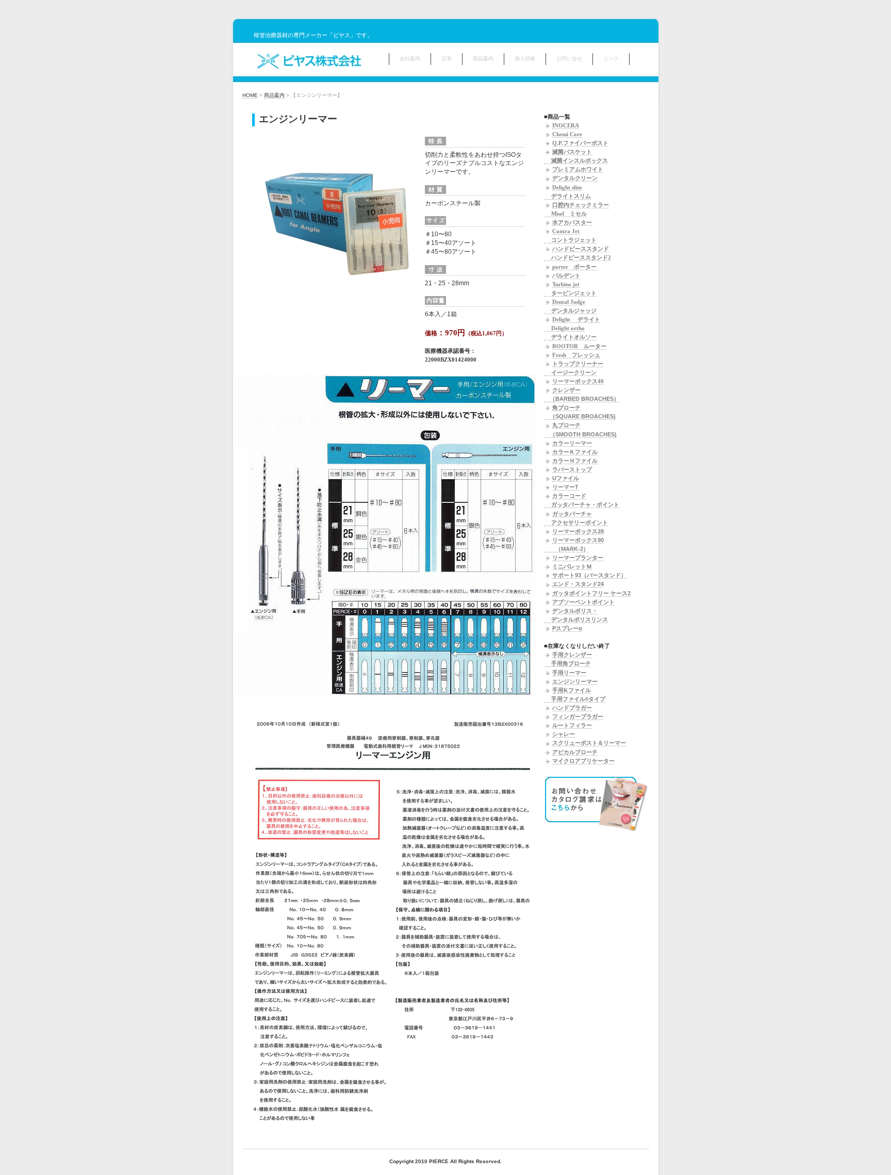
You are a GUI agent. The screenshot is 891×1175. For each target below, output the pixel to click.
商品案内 (483, 58)
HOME (250, 95)
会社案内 (410, 58)
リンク (611, 58)
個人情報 (525, 58)
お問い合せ (569, 58)
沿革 (446, 58)
